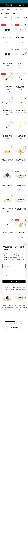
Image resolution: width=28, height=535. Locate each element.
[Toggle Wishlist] (12, 25)
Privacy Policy (21, 289)
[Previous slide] (16, 29)
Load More (14, 328)
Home (2, 9)
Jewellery (8, 9)
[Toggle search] (16, 5)
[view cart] (26, 5)
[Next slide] (25, 29)
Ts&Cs (13, 289)
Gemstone (14, 9)
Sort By (17, 18)
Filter (5, 18)
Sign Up (14, 281)
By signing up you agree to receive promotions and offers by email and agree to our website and (15, 287)
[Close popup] (24, 244)
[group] (14, 1)
